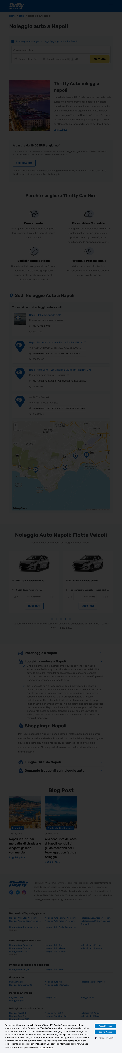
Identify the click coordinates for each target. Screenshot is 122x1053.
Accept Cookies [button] (105, 1026)
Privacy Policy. (46, 1047)
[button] (105, 1037)
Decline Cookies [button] (105, 1032)
